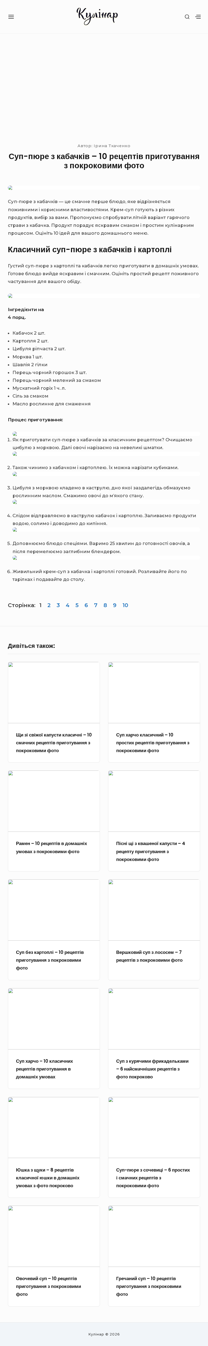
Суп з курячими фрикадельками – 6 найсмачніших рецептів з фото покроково (152, 1069)
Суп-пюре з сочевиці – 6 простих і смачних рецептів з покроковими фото (153, 1178)
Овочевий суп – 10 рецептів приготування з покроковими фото (48, 1286)
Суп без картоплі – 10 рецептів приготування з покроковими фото (50, 960)
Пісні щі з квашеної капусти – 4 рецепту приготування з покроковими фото (150, 851)
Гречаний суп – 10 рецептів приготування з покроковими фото (148, 1286)
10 (125, 605)
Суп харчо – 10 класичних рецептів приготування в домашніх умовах (44, 1069)
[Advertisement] (104, 87)
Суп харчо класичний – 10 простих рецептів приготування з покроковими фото (152, 743)
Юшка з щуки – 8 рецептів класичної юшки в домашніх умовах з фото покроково (47, 1178)
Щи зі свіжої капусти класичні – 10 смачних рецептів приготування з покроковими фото (54, 743)
